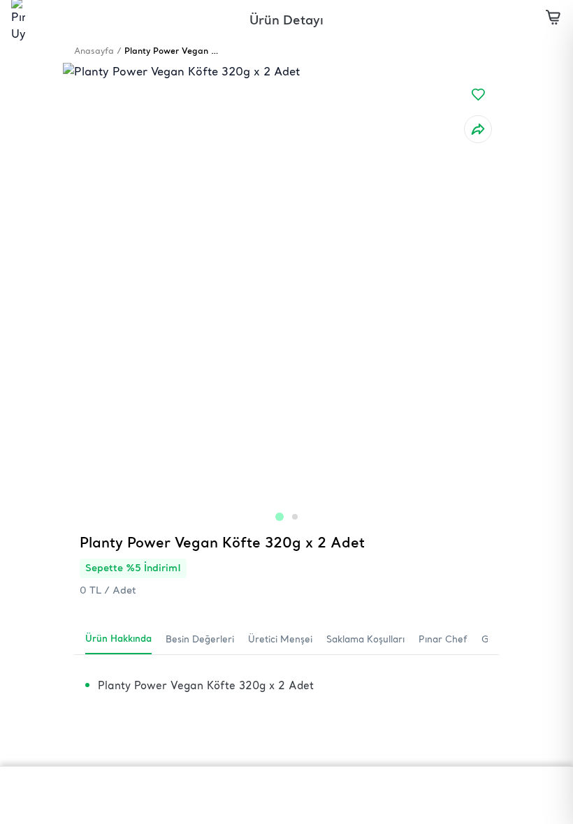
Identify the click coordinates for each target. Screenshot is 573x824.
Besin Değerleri (200, 639)
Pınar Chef (443, 639)
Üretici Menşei (280, 639)
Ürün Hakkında (118, 638)
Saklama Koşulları (365, 639)
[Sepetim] (553, 19)
